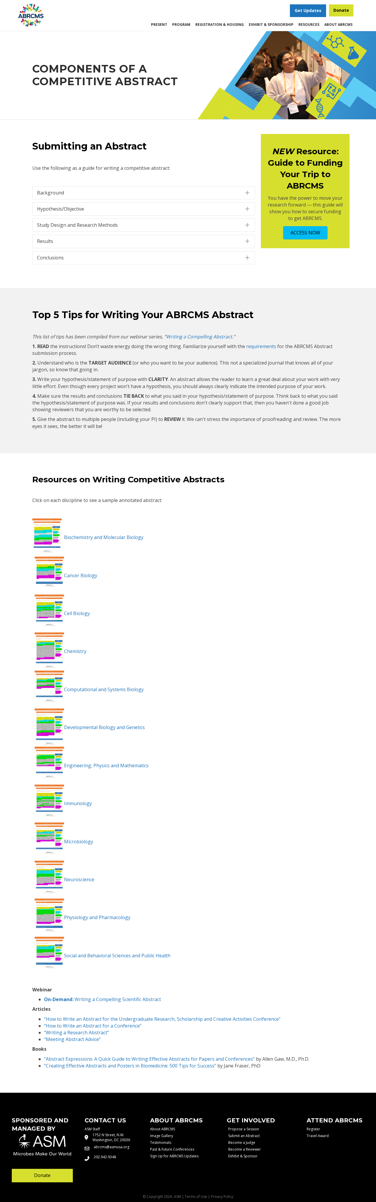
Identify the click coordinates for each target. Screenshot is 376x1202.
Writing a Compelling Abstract (199, 336)
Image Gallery (161, 1135)
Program (181, 24)
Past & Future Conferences (172, 1149)
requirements (261, 346)
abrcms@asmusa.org (111, 1146)
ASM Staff (92, 1129)
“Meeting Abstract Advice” (72, 1039)
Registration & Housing (219, 24)
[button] (144, 193)
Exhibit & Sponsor (243, 1156)
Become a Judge (241, 1142)
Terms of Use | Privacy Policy (209, 1196)
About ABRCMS (338, 24)
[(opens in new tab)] (31, 14)
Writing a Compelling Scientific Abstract (102, 999)
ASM (177, 1196)
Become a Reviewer (244, 1149)
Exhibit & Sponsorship (271, 24)
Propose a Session (243, 1129)
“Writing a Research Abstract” (76, 1032)
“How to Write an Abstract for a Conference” (93, 1026)
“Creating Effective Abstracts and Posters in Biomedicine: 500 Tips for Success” (130, 1065)
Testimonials (160, 1142)
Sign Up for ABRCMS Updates (174, 1156)
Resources (308, 24)
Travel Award (318, 1135)
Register (313, 1129)
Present (159, 24)
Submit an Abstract (244, 1135)
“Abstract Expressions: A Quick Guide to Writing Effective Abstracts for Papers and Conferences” (149, 1059)
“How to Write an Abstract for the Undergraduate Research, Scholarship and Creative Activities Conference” (162, 1019)
